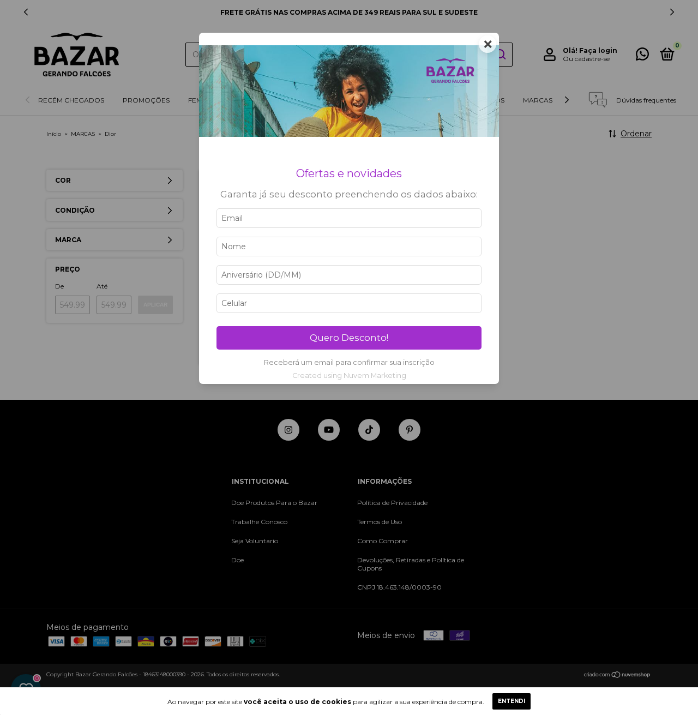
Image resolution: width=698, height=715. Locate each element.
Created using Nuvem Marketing (349, 375)
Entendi (511, 701)
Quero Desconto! (349, 337)
